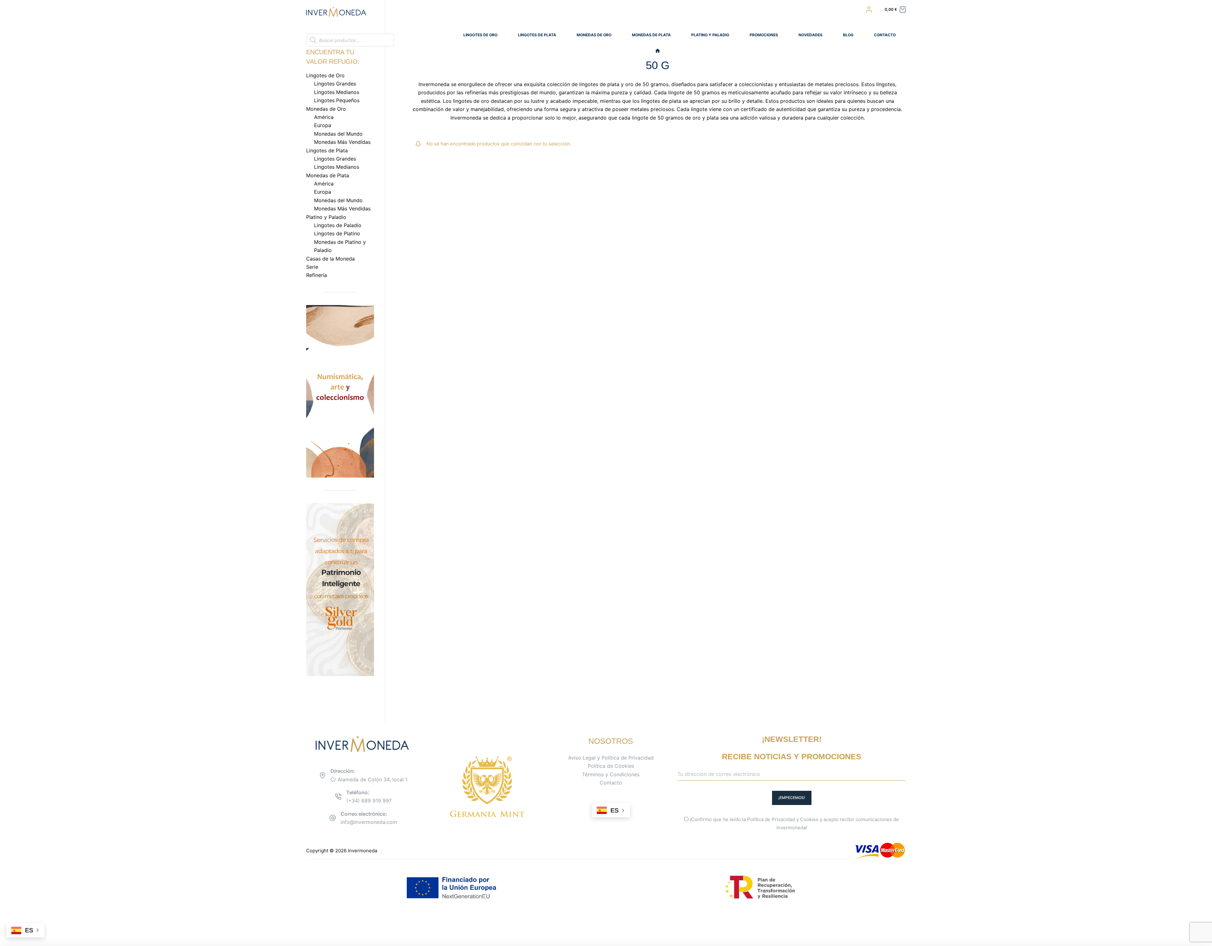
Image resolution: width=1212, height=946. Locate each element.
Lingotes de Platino (337, 233)
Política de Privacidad (771, 819)
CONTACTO (885, 34)
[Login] (869, 9)
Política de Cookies (611, 766)
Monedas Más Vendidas (342, 142)
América (324, 117)
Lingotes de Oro (480, 34)
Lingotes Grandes (335, 83)
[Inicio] (657, 51)
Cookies (809, 819)
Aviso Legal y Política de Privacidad (611, 758)
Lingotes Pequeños (336, 100)
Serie (312, 267)
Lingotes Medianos (336, 92)
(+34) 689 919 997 (369, 800)
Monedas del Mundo (338, 134)
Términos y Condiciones (610, 774)
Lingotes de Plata (537, 34)
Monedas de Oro (594, 34)
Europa (322, 125)
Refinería (316, 275)
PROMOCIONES (764, 34)
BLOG (848, 34)
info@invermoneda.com (369, 822)
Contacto (611, 782)
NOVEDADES (811, 34)
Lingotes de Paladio (337, 225)
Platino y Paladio (710, 34)
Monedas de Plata (651, 34)
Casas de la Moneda (330, 259)
